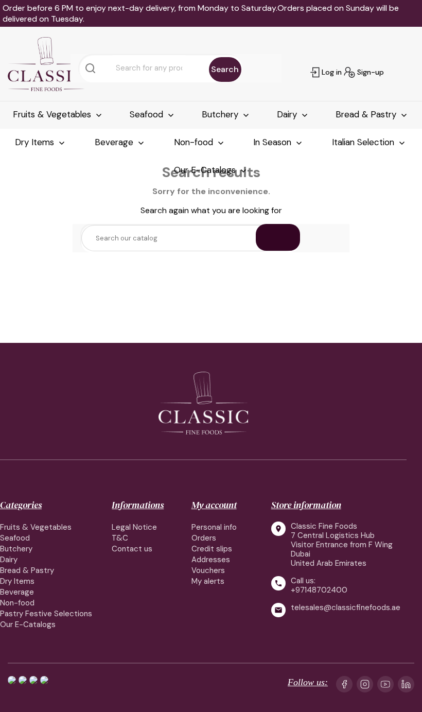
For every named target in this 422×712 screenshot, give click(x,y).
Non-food (195, 142)
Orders (203, 538)
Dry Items (36, 142)
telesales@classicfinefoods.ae (345, 608)
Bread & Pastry (367, 114)
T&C (120, 538)
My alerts (207, 581)
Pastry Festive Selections (46, 614)
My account (214, 504)
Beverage (115, 142)
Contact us (132, 549)
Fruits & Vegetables (53, 114)
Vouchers (208, 570)
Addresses (210, 559)
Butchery (221, 114)
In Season (273, 142)
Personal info (214, 527)
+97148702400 (319, 590)
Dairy (288, 114)
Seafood (148, 114)
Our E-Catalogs (206, 170)
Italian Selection (364, 142)
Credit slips (211, 549)
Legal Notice (134, 527)
